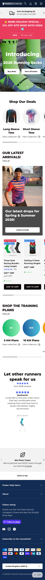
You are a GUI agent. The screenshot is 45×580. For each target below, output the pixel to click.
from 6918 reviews (22, 386)
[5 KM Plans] (11, 328)
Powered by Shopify (30, 574)
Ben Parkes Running (15, 574)
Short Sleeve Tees (31, 131)
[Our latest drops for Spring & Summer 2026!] (22, 186)
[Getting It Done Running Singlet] (32, 248)
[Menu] (41, 3)
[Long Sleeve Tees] (11, 116)
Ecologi (28, 466)
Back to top (22, 476)
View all (6, 160)
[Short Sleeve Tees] (31, 116)
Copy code (27, 35)
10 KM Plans (31, 340)
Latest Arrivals (22, 230)
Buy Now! (12, 71)
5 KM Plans (11, 340)
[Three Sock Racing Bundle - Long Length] (12, 248)
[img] (22, 383)
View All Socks (31, 71)
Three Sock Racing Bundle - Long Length (12, 263)
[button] (36, 3)
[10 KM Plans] (31, 328)
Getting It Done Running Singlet (32, 262)
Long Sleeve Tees (11, 131)
